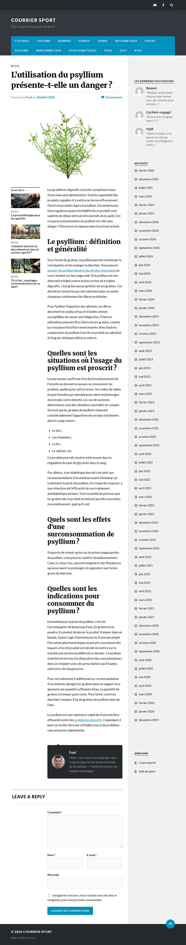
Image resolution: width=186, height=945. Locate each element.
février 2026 (146, 170)
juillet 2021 (146, 565)
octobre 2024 (147, 239)
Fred (28, 97)
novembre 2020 (149, 634)
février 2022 (146, 505)
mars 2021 (145, 599)
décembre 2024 (149, 222)
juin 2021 (144, 574)
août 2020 (145, 660)
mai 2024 (144, 273)
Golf (123, 50)
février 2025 (146, 204)
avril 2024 (145, 282)
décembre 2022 (149, 419)
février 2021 (146, 608)
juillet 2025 (146, 187)
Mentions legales (23, 937)
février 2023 (146, 402)
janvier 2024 (146, 308)
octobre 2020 (147, 642)
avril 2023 (145, 385)
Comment (54, 812)
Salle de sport (147, 771)
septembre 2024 (149, 247)
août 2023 (145, 350)
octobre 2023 (147, 333)
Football (22, 40)
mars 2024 (145, 290)
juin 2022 (144, 471)
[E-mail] (155, 5)
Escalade (22, 50)
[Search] (171, 5)
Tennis (102, 40)
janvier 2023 (146, 411)
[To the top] (170, 924)
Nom (51, 855)
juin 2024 (144, 265)
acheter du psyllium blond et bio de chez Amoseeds (81, 270)
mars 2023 (145, 393)
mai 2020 (144, 677)
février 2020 (146, 702)
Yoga (108, 50)
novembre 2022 (149, 428)
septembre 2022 (149, 445)
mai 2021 (144, 582)
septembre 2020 (149, 651)
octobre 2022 (147, 436)
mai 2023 (144, 376)
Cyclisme (43, 40)
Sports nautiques (83, 50)
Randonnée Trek (48, 50)
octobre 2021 (147, 539)
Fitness (84, 40)
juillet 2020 (146, 668)
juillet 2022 (146, 462)
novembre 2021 (149, 531)
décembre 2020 (149, 625)
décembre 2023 (149, 316)
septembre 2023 (149, 342)
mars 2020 (145, 694)
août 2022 (145, 453)
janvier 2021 (146, 617)
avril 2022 (145, 488)
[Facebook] (163, 5)
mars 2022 (145, 496)
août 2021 (145, 557)
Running (64, 40)
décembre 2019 (149, 720)
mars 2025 (145, 196)
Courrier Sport (33, 20)
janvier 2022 (146, 514)
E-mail (92, 855)
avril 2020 (145, 685)
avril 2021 (145, 591)
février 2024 (146, 299)
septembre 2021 (149, 548)
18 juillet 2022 (45, 97)
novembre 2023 (149, 325)
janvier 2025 (146, 213)
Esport (150, 40)
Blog (138, 50)
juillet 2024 (146, 256)
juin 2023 (144, 368)
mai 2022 (144, 479)
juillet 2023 (146, 359)
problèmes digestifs (88, 720)
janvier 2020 (146, 711)
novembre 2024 (149, 230)
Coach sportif (147, 762)
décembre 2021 (149, 522)
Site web (53, 874)
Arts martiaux (126, 40)
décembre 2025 (149, 179)
